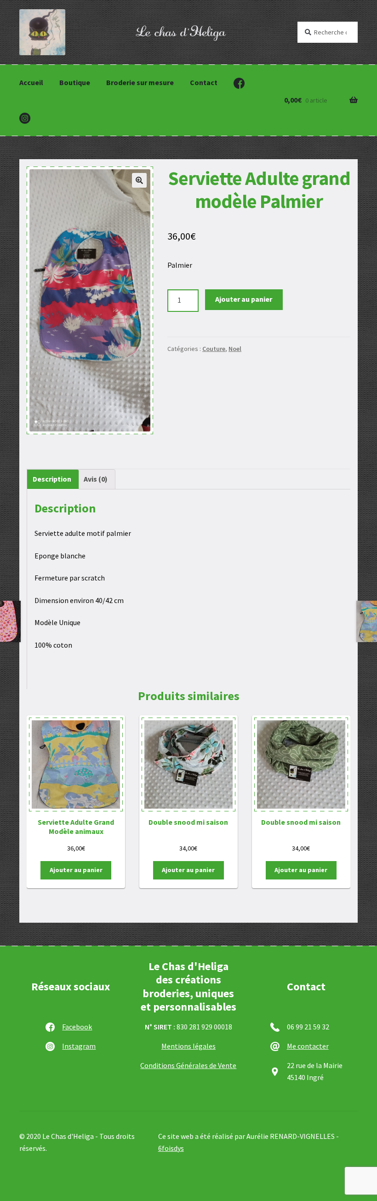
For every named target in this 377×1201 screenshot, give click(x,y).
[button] (139, 180)
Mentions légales (188, 1046)
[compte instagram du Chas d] (25, 118)
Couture (213, 349)
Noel (234, 349)
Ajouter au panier (243, 299)
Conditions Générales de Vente (188, 1065)
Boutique (74, 82)
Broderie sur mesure (140, 82)
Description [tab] (52, 478)
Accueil (31, 82)
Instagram (79, 1046)
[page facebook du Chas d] (239, 83)
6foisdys (171, 1148)
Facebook (77, 1026)
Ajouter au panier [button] (76, 870)
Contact (203, 82)
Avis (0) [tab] (96, 478)
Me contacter (308, 1046)
